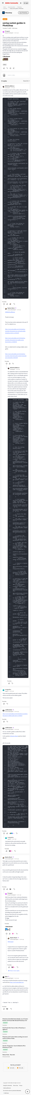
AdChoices (7, 1093)
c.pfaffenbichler (8, 709)
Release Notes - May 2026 (9, 1054)
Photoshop (19, 7)
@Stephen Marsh (14, 736)
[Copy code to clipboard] (27, 99)
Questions (5, 8)
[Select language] (20, 3)
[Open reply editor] (15, 75)
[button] (3, 3)
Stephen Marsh (11, 308)
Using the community (7, 1085)
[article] (15, 195)
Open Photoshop (23, 12)
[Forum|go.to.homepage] (11, 3)
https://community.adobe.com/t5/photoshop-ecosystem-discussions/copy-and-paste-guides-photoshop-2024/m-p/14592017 (15, 331)
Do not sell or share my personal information (12, 1090)
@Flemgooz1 (10, 941)
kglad (6, 976)
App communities (11, 7)
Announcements (6, 1056)
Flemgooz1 (7, 31)
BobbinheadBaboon (9, 86)
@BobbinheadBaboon (10, 312)
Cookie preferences (7, 1088)
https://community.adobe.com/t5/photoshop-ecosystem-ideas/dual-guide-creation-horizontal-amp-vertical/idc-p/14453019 (16, 355)
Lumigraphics (8, 689)
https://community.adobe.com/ (17, 982)
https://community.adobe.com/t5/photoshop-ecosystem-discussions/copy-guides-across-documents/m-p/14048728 (15, 339)
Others (4, 64)
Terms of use (15, 1085)
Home (4, 7)
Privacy (20, 1085)
